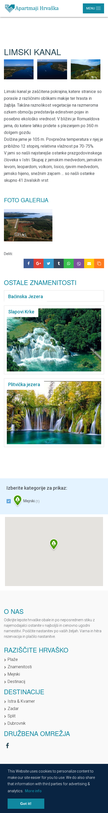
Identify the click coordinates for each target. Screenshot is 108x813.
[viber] (79, 263)
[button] (54, 545)
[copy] (99, 263)
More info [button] (33, 791)
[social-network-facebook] (7, 746)
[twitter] (49, 263)
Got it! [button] (25, 803)
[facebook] (29, 263)
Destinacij (16, 681)
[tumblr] (59, 263)
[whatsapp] (69, 263)
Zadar (13, 708)
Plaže (13, 659)
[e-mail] (89, 263)
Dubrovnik (17, 723)
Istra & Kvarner (21, 701)
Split (11, 715)
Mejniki (31, 501)
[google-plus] (39, 263)
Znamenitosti (20, 666)
